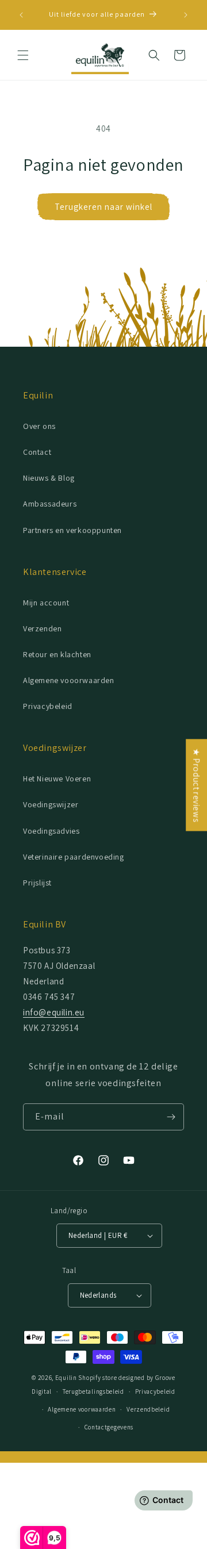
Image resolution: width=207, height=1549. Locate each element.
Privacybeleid (47, 706)
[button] (23, 55)
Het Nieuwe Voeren (57, 778)
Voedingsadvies (51, 831)
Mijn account (46, 602)
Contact (37, 452)
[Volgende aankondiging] (185, 15)
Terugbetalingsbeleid (93, 1391)
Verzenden (42, 628)
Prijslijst (37, 882)
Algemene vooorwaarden (68, 680)
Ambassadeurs (49, 504)
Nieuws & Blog (49, 478)
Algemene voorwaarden (82, 1409)
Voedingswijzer (50, 804)
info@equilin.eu (54, 1012)
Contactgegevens (109, 1427)
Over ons (39, 426)
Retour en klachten (57, 654)
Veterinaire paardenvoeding (73, 857)
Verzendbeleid (148, 1409)
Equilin (66, 1378)
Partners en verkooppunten (72, 530)
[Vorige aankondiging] (21, 15)
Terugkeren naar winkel (103, 206)
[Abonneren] (170, 1116)
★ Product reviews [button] (196, 785)
